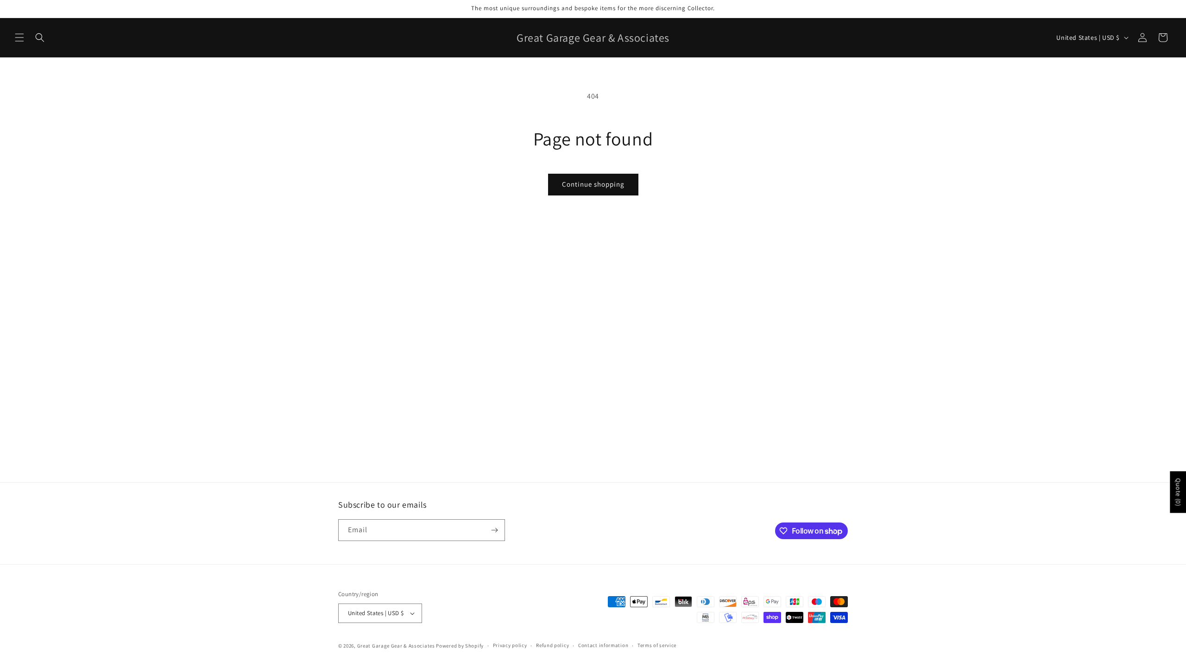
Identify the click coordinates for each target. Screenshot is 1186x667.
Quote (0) (1178, 492)
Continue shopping (593, 184)
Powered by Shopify (460, 645)
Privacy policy (510, 645)
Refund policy (552, 645)
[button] (19, 37)
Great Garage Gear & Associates (396, 645)
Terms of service (656, 645)
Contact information (603, 645)
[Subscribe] (494, 530)
